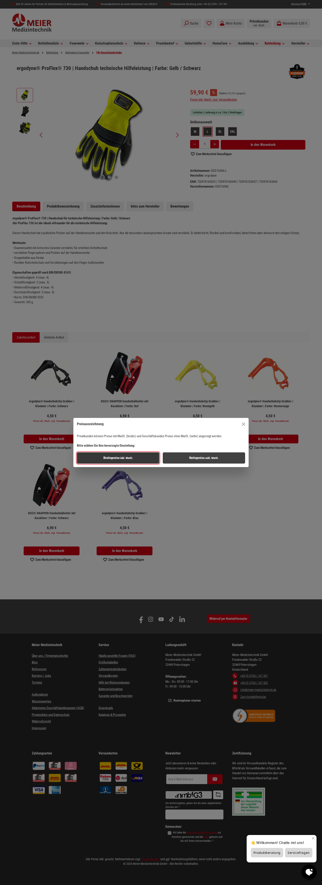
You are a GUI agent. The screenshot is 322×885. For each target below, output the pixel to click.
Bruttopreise (118, 458)
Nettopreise (204, 458)
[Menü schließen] (243, 424)
